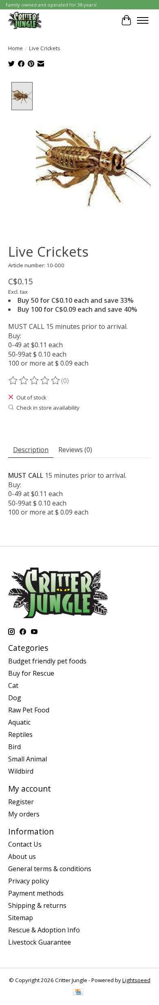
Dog (14, 697)
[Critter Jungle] (25, 20)
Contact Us (25, 844)
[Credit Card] (78, 993)
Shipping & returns (37, 905)
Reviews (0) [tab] (75, 449)
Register (21, 801)
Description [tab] (31, 449)
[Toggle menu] (143, 20)
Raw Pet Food (28, 709)
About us (22, 856)
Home (15, 48)
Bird (14, 746)
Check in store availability (48, 407)
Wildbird (20, 771)
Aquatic (19, 722)
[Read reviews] (34, 381)
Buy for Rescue (31, 673)
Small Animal (27, 758)
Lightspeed (136, 980)
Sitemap (20, 917)
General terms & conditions (49, 868)
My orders (24, 814)
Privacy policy (28, 880)
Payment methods (36, 893)
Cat (13, 685)
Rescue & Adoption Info (44, 929)
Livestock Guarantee (39, 942)
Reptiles (20, 734)
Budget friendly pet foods (47, 661)
